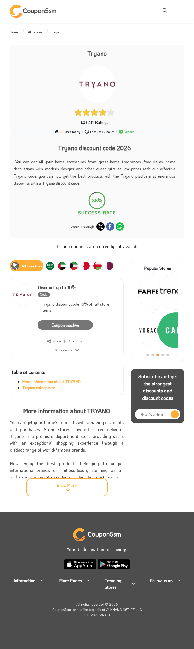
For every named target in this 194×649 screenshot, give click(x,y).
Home (14, 32)
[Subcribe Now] (175, 414)
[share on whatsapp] (120, 226)
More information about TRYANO (51, 381)
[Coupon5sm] (34, 11)
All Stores (35, 32)
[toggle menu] (166, 10)
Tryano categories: (38, 387)
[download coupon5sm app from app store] (81, 563)
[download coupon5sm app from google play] (114, 563)
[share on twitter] (100, 226)
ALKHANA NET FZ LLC (124, 609)
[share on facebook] (110, 226)
